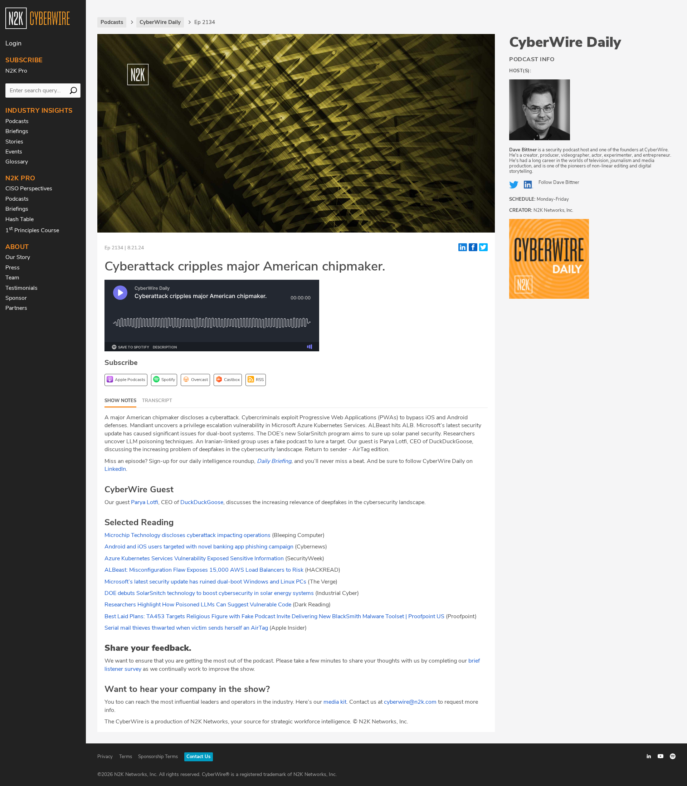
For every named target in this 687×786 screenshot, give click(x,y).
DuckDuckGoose (201, 502)
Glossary (16, 162)
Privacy (105, 756)
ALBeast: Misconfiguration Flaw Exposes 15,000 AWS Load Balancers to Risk (203, 570)
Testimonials (21, 288)
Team (12, 278)
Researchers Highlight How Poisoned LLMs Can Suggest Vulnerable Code (197, 605)
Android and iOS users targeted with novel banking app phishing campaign (198, 547)
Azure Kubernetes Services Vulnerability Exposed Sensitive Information (194, 558)
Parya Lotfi (144, 502)
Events (13, 152)
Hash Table (19, 219)
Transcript (157, 400)
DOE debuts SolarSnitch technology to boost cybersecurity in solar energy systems (209, 593)
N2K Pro (16, 71)
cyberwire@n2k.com (410, 702)
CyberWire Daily (565, 42)
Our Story (17, 257)
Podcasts (17, 121)
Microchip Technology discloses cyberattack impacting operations (187, 535)
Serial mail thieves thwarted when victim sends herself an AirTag (186, 628)
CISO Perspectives (28, 188)
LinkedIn (115, 469)
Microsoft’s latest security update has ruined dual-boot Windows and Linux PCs (205, 582)
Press (12, 268)
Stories (14, 142)
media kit (334, 702)
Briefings (16, 131)
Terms (125, 756)
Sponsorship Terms (158, 756)
